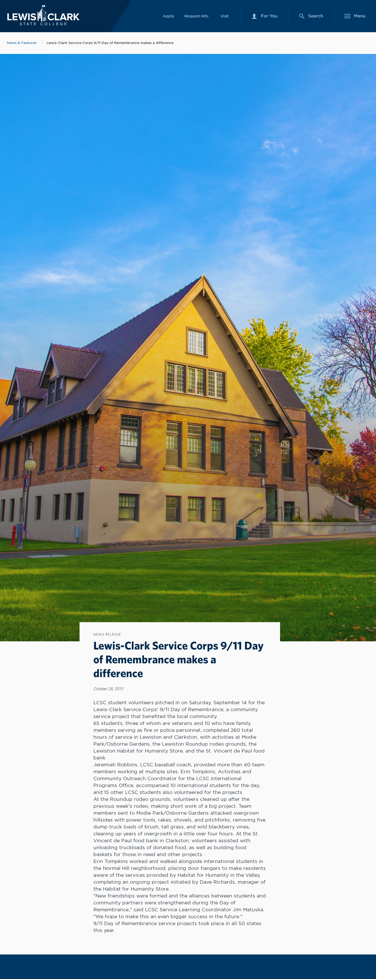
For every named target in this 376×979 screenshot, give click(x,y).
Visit (224, 16)
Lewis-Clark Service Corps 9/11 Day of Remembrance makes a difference (110, 43)
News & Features (22, 43)
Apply (168, 16)
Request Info (196, 16)
